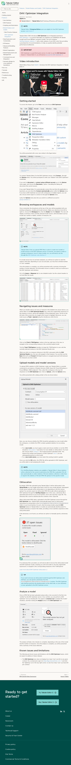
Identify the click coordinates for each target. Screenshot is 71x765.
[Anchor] (18, 61)
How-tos (4, 67)
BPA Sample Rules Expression (28, 676)
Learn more (29, 31)
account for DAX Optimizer (53, 55)
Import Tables (65, 676)
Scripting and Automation (10, 25)
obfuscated (31, 450)
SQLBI (36, 65)
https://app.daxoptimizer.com (52, 661)
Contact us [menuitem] (9, 726)
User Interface (7, 20)
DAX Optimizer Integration (50, 8)
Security (4, 77)
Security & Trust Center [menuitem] (13, 736)
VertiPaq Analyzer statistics (27, 41)
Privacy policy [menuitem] (10, 744)
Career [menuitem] (7, 716)
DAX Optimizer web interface (36, 255)
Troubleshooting (7, 75)
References (5, 72)
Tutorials (4, 70)
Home (4, 12)
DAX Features (7, 23)
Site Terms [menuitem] (9, 754)
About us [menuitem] (8, 711)
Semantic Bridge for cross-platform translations (9, 63)
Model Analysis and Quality (33, 8)
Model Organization (9, 50)
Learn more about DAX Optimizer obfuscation (33, 569)
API (3, 80)
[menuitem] (61, 712)
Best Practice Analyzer (11, 32)
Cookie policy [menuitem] (10, 749)
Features (4, 17)
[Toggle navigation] (68, 3)
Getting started (6, 15)
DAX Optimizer (24, 37)
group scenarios (24, 199)
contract (35, 451)
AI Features (6, 43)
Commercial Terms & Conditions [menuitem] (17, 759)
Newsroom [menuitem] (9, 721)
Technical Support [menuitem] (11, 731)
